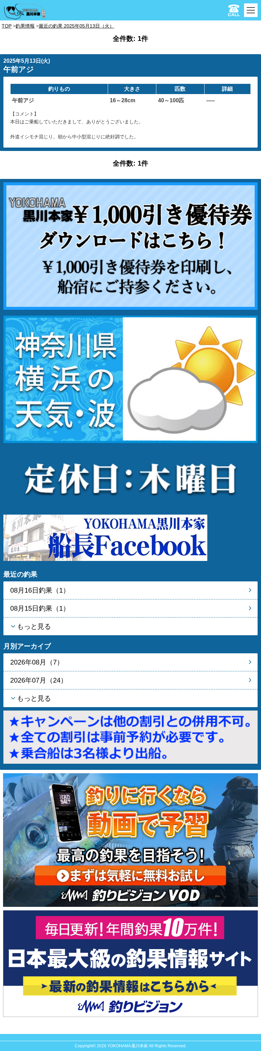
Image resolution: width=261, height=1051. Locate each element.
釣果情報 (25, 26)
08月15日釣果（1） (40, 608)
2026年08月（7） (37, 662)
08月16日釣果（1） (40, 590)
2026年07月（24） (38, 680)
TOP (7, 26)
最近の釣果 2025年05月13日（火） (76, 26)
